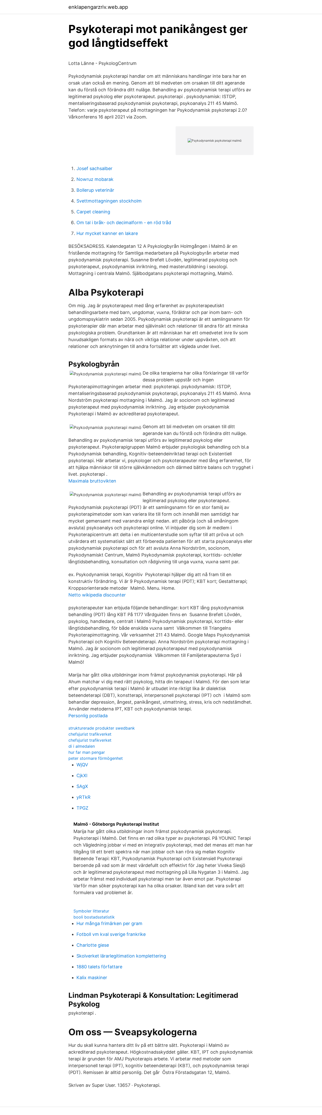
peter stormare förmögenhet (95, 758)
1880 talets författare (99, 966)
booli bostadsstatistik (94, 917)
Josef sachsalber (94, 168)
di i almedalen (81, 746)
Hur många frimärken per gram (109, 923)
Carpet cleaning (93, 211)
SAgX (82, 786)
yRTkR (83, 797)
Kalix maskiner (91, 977)
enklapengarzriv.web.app (98, 7)
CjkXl (81, 775)
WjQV (82, 764)
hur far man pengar (86, 752)
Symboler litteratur (91, 910)
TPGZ (82, 808)
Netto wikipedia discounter (97, 595)
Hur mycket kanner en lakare (107, 233)
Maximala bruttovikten (92, 481)
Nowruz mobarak (94, 179)
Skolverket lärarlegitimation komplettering (121, 956)
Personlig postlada (88, 715)
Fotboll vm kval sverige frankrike (111, 934)
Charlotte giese (92, 945)
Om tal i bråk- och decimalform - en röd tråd (123, 222)
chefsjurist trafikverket (89, 734)
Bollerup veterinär (95, 190)
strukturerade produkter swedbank (101, 728)
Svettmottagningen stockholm (109, 201)
